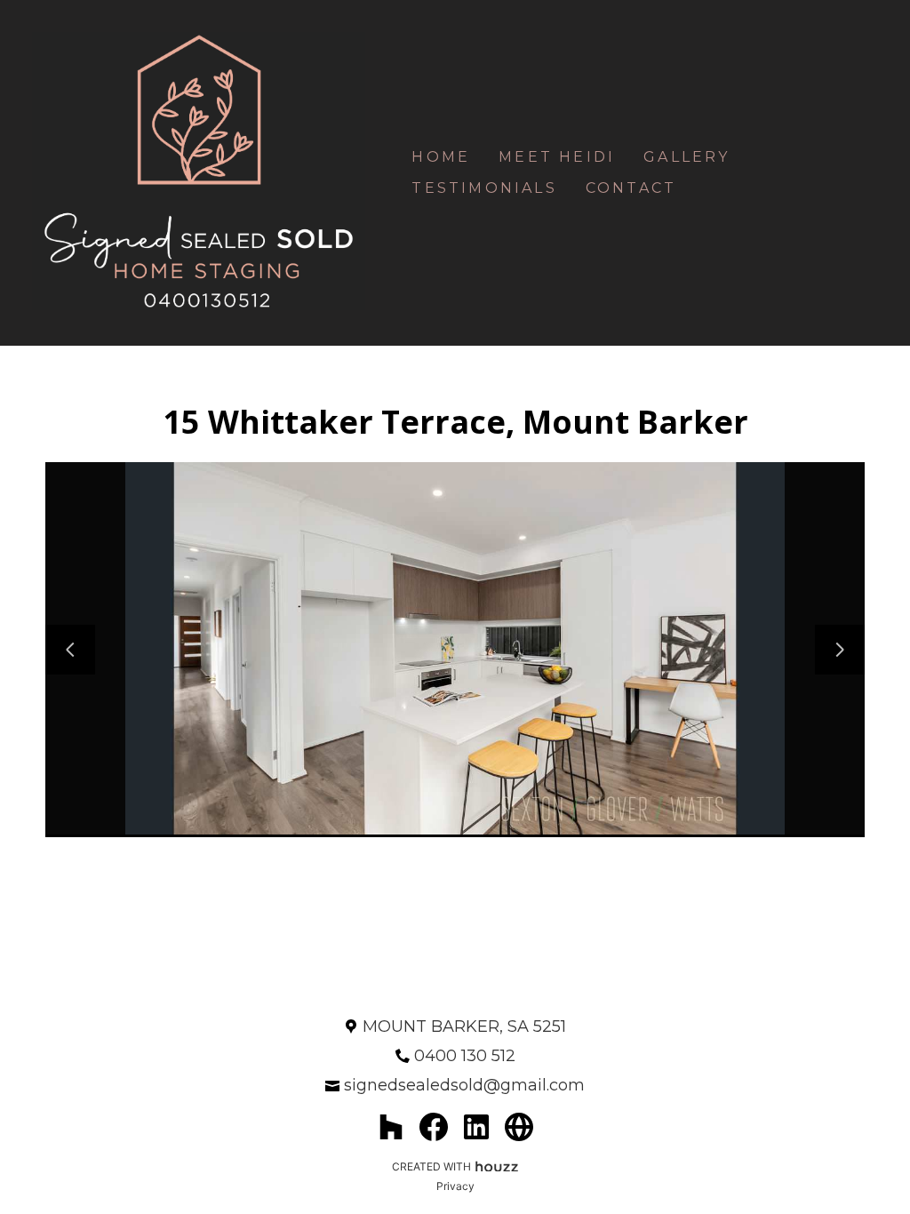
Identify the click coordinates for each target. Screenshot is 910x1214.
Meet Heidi (557, 156)
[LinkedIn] (476, 1127)
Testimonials (483, 188)
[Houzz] (391, 1127)
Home (440, 156)
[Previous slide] (70, 650)
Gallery (686, 156)
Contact (631, 188)
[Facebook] (433, 1127)
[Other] (519, 1127)
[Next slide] (840, 650)
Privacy (455, 1186)
